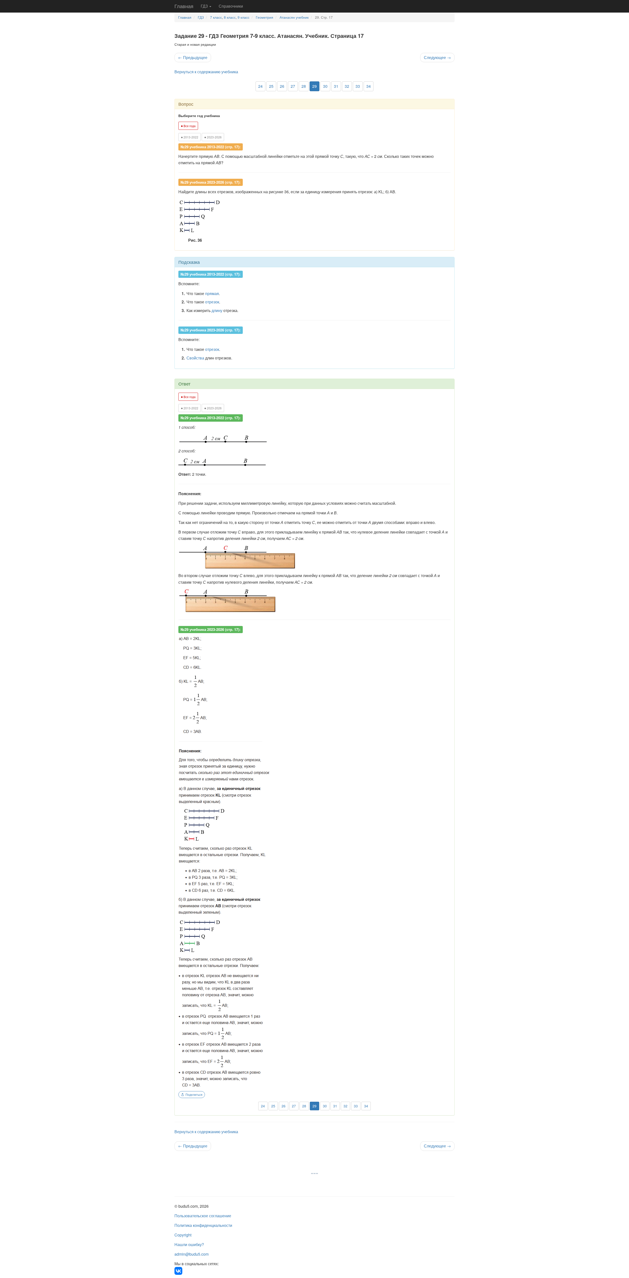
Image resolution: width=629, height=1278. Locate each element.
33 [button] (358, 86)
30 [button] (325, 86)
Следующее (437, 57)
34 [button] (368, 86)
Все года (188, 125)
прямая (212, 293)
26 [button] (282, 86)
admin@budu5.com (191, 1254)
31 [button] (336, 86)
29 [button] (314, 86)
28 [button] (303, 86)
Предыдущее (192, 57)
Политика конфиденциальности (203, 1225)
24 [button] (260, 86)
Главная (183, 6)
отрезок (212, 302)
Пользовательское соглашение (202, 1216)
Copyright (182, 1235)
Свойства (195, 358)
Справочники (231, 6)
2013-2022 (189, 136)
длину (217, 310)
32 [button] (347, 86)
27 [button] (293, 86)
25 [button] (271, 86)
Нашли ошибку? (189, 1244)
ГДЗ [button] (205, 6)
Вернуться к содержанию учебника (206, 71)
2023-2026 (213, 136)
